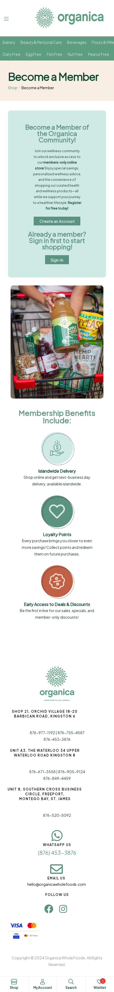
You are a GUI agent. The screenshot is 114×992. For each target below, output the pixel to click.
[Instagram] (63, 908)
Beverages (76, 42)
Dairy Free (11, 54)
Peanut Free (98, 54)
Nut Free (75, 54)
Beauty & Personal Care (41, 42)
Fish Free (54, 54)
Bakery (9, 42)
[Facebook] (48, 908)
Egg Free (33, 54)
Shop (12, 87)
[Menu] (10, 18)
